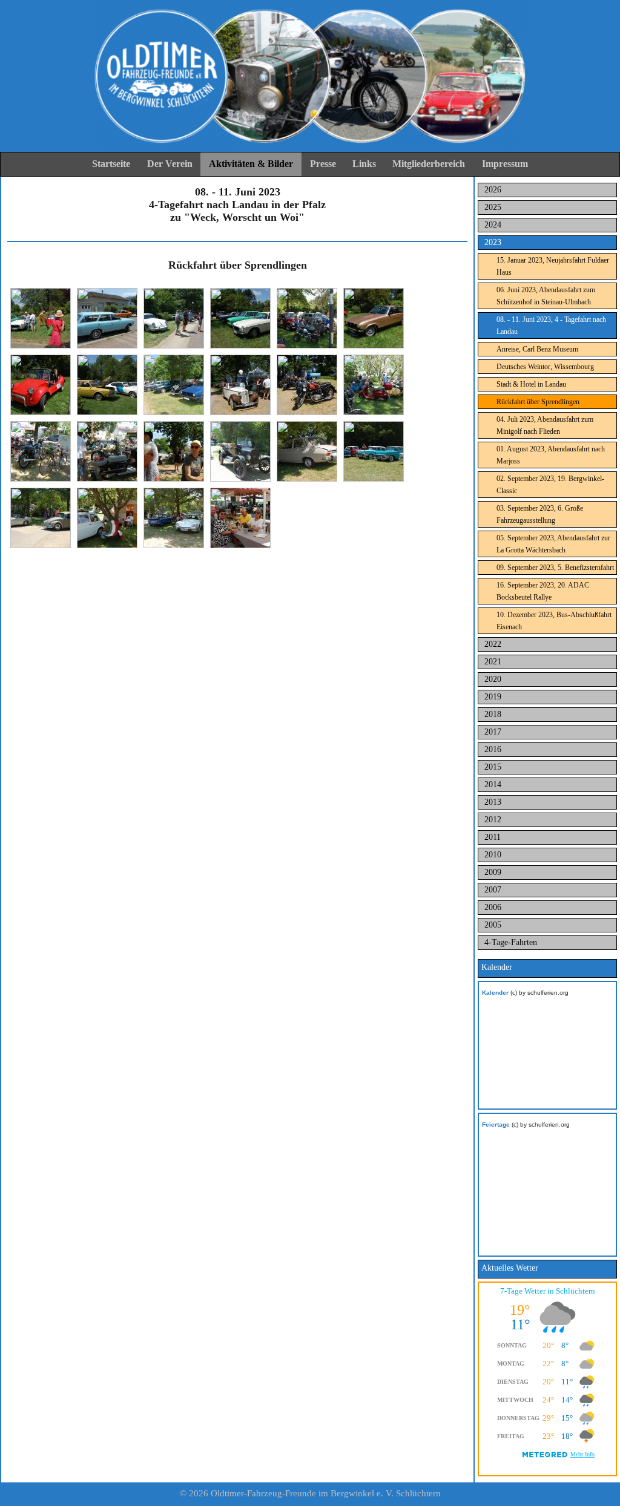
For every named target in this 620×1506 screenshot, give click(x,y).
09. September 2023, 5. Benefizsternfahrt (555, 567)
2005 (492, 924)
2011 (492, 837)
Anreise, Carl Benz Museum (537, 349)
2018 (492, 714)
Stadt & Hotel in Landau (531, 384)
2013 (492, 802)
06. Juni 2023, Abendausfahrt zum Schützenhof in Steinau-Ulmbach (545, 296)
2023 (492, 242)
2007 (492, 889)
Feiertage (496, 1124)
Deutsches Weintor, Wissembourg (545, 366)
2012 (492, 819)
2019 (492, 696)
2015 (492, 766)
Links (364, 164)
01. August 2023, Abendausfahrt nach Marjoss (550, 455)
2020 (492, 679)
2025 (492, 207)
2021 (492, 661)
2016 (492, 749)
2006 (492, 907)
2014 (492, 784)
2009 (492, 872)
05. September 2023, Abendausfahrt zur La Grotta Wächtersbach (553, 544)
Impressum (505, 164)
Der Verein (170, 164)
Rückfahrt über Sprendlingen (537, 402)
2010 (492, 854)
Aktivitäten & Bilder (251, 164)
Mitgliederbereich (428, 164)
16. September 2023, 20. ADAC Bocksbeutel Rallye (542, 591)
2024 (492, 224)
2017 (492, 731)
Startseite (111, 164)
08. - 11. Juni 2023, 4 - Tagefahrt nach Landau (551, 325)
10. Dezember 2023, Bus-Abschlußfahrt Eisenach (554, 621)
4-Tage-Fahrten (510, 942)
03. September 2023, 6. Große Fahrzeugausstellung (539, 514)
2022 (492, 644)
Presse (323, 164)
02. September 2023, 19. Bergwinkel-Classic (550, 484)
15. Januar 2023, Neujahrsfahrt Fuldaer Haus (552, 266)
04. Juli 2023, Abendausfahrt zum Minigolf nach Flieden (544, 425)
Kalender (495, 992)
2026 (492, 189)
